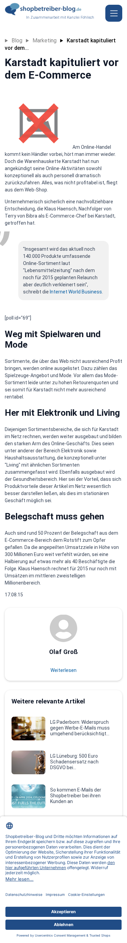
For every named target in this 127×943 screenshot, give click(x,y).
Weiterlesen (63, 670)
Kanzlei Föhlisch (80, 17)
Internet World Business (76, 291)
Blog (17, 40)
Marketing (45, 40)
